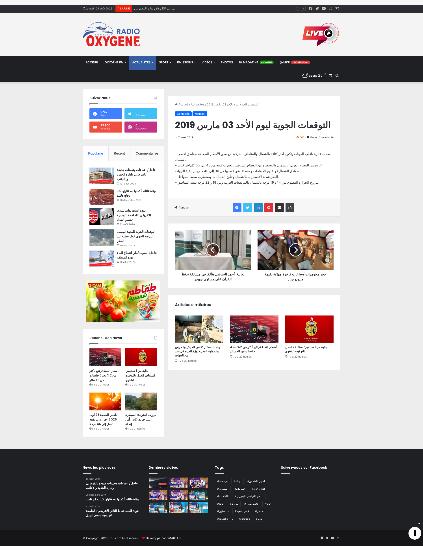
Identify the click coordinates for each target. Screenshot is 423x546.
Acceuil (92, 62)
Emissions (185, 62)
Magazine (257, 62)
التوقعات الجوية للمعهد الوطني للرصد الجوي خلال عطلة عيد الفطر (136, 236)
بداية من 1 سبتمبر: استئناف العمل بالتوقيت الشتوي (306, 349)
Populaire (95, 153)
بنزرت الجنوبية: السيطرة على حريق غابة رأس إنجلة (140, 419)
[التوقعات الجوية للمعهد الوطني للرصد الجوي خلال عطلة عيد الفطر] (101, 237)
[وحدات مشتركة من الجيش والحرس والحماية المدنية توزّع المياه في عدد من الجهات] (199, 329)
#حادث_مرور (251, 503)
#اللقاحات (222, 496)
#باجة (220, 503)
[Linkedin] (258, 207)
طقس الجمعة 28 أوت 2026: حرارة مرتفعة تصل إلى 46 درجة (103, 419)
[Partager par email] (279, 207)
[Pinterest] (268, 207)
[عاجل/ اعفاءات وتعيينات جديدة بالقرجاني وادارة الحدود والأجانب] (101, 176)
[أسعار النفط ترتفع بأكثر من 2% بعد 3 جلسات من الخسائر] (254, 329)
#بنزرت (234, 503)
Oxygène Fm (114, 62)
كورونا (259, 518)
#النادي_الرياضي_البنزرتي (249, 496)
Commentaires (147, 153)
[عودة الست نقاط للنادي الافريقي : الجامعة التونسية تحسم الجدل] (101, 216)
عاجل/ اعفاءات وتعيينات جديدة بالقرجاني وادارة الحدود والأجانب (136, 174)
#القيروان (239, 488)
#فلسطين (223, 511)
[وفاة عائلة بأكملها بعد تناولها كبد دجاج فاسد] (101, 197)
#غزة (268, 503)
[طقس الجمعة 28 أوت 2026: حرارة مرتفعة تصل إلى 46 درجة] (105, 402)
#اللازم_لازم (258, 488)
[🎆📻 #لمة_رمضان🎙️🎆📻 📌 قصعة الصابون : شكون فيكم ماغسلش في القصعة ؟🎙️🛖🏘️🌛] (198, 483)
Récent (119, 153)
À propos (244, 518)
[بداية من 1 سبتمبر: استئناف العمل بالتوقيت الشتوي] (309, 329)
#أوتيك (237, 481)
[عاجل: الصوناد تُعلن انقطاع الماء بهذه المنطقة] (101, 259)
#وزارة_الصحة (225, 518)
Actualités (141, 62)
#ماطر (259, 511)
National (200, 113)
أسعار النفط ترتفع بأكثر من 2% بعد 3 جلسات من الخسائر (253, 349)
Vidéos (207, 62)
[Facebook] (237, 207)
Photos (227, 62)
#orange (222, 481)
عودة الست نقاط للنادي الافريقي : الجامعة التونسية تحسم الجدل (134, 215)
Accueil (183, 104)
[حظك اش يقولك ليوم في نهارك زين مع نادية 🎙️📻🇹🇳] (158, 507)
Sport (164, 62)
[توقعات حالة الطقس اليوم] (158, 495)
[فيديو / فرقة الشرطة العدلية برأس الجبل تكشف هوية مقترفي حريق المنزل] (158, 483)
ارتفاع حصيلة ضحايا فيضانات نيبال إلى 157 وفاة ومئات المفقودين (173, 8)
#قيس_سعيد (242, 511)
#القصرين (222, 488)
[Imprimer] (290, 207)
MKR (295, 62)
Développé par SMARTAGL (164, 538)
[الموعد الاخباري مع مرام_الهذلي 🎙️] (178, 495)
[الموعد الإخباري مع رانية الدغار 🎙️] (178, 483)
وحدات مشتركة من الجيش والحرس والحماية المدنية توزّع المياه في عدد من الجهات (197, 351)
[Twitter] (247, 207)
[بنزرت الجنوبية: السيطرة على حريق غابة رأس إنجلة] (141, 402)
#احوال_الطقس (256, 481)
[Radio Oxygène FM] (112, 34)
